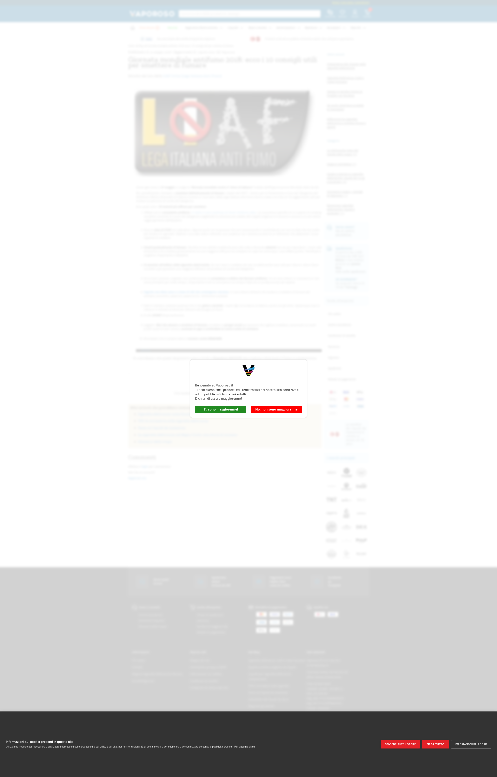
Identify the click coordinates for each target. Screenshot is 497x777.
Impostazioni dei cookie (471, 744)
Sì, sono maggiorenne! (221, 409)
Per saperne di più (244, 746)
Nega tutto (435, 744)
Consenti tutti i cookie (400, 744)
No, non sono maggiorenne (276, 409)
